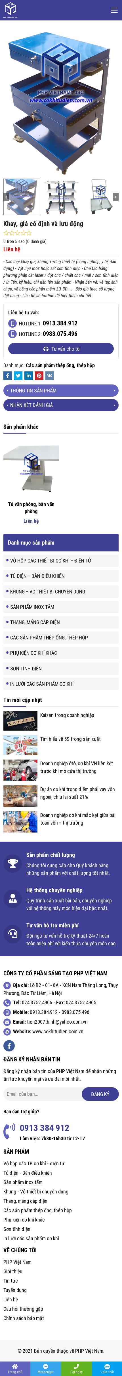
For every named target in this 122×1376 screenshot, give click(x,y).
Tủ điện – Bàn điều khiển (37, 576)
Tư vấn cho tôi (66, 349)
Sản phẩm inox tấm (32, 607)
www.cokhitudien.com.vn (57, 1031)
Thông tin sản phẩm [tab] (33, 391)
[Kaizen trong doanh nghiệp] (20, 720)
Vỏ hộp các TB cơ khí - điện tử (33, 1163)
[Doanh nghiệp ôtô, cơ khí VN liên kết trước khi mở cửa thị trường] (20, 770)
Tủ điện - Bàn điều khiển (27, 1173)
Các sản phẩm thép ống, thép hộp (60, 365)
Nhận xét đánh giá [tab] (31, 405)
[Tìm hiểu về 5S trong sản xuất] (20, 745)
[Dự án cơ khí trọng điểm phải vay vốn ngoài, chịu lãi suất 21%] (20, 795)
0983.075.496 (75, 1012)
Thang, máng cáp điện (35, 622)
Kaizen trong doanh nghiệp (67, 715)
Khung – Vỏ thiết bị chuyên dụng (47, 592)
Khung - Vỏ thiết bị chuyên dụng (35, 1192)
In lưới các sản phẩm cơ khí (41, 684)
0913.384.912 (44, 1012)
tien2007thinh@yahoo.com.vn (57, 1022)
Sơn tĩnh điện (26, 669)
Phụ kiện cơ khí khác (33, 653)
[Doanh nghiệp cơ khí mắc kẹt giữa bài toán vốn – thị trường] (20, 821)
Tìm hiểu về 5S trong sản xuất (70, 739)
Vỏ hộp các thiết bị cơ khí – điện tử (50, 561)
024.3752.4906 (37, 1002)
